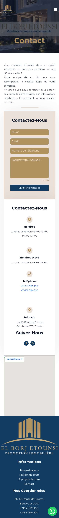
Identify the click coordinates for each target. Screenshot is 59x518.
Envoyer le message (29, 188)
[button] (52, 511)
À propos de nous (29, 479)
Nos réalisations (29, 470)
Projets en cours (29, 474)
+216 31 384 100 (29, 290)
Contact (29, 483)
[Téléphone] (29, 274)
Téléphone (30, 281)
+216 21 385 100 (29, 286)
